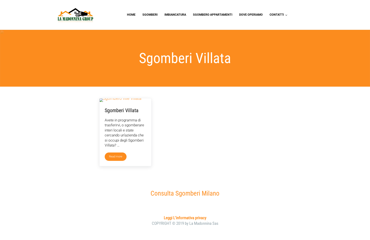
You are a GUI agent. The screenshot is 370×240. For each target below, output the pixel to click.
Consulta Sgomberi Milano (185, 193)
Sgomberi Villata (122, 110)
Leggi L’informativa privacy (185, 218)
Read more (118, 157)
